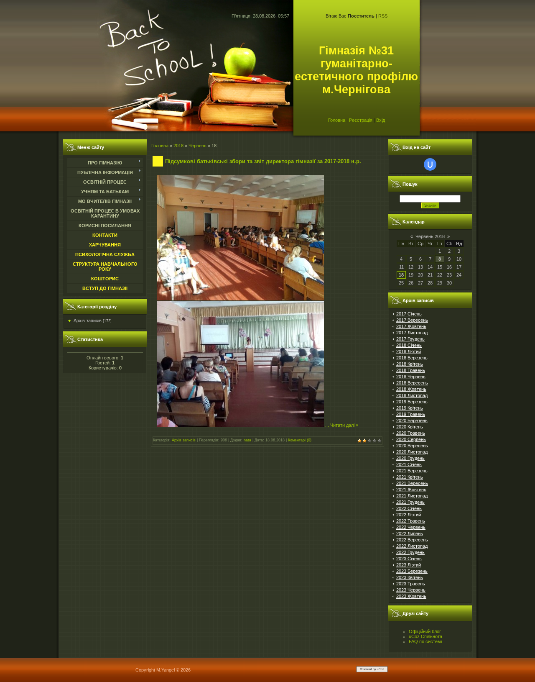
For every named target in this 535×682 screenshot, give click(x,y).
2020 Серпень (411, 439)
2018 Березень (412, 357)
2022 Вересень (412, 539)
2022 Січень (409, 508)
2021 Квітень (409, 476)
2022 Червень (410, 527)
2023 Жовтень (411, 596)
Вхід (380, 120)
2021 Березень (412, 470)
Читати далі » (344, 425)
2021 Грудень (410, 502)
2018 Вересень (412, 382)
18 (401, 274)
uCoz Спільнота (425, 636)
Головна (336, 120)
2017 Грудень (410, 338)
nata (247, 440)
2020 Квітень (409, 426)
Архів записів (88, 320)
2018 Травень (410, 370)
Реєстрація (360, 120)
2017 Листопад (412, 332)
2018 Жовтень (411, 389)
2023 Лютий (408, 564)
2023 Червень (410, 589)
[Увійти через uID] (430, 164)
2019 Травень (410, 414)
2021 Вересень (412, 483)
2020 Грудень (410, 458)
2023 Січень (409, 558)
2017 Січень (409, 313)
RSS (382, 15)
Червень (197, 145)
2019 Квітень (409, 407)
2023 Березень (412, 571)
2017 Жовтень (411, 326)
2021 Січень (409, 464)
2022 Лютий (408, 514)
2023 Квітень (409, 577)
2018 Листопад (412, 395)
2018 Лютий (408, 351)
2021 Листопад (412, 495)
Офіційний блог (425, 631)
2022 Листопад (412, 546)
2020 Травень (410, 433)
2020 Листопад (412, 451)
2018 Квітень (409, 364)
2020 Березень (412, 420)
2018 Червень (410, 376)
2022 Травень (410, 520)
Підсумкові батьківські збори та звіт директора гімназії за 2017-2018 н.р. (263, 161)
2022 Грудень (410, 552)
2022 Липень (409, 533)
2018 (178, 145)
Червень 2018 (430, 236)
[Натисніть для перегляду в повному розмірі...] (240, 298)
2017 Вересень (412, 320)
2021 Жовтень (411, 489)
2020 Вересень (412, 445)
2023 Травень (410, 583)
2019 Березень (412, 401)
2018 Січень (409, 345)
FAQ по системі (425, 641)
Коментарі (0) (299, 440)
